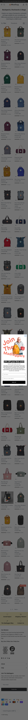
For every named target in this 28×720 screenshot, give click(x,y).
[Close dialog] (25, 336)
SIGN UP (14, 382)
